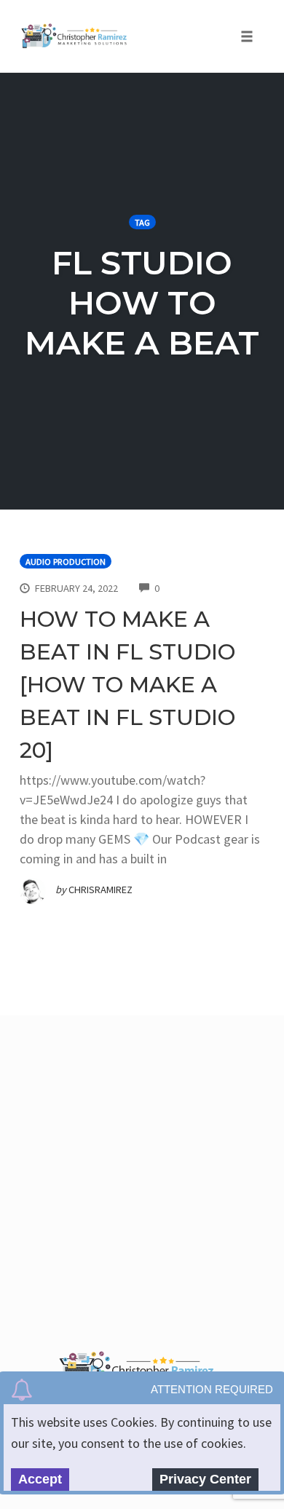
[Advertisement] (142, 1179)
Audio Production (65, 561)
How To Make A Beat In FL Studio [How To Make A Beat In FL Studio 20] (127, 685)
